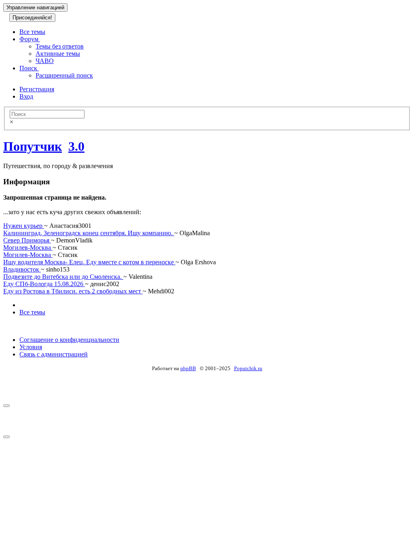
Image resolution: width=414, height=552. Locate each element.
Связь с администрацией (53, 354)
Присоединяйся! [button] (32, 18)
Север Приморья (27, 240)
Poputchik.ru (248, 368)
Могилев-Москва (28, 247)
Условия (30, 346)
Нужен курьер (23, 225)
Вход (26, 96)
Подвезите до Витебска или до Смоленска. (63, 276)
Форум (29, 39)
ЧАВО (45, 60)
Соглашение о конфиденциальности (69, 339)
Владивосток (22, 269)
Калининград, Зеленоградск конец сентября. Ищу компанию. (88, 233)
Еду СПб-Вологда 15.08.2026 (44, 283)
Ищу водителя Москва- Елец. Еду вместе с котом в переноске (89, 262)
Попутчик (32, 146)
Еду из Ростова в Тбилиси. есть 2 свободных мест (73, 291)
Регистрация (36, 89)
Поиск (29, 68)
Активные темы (58, 53)
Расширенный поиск (64, 75)
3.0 (76, 146)
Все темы (32, 31)
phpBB (188, 368)
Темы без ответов (60, 46)
